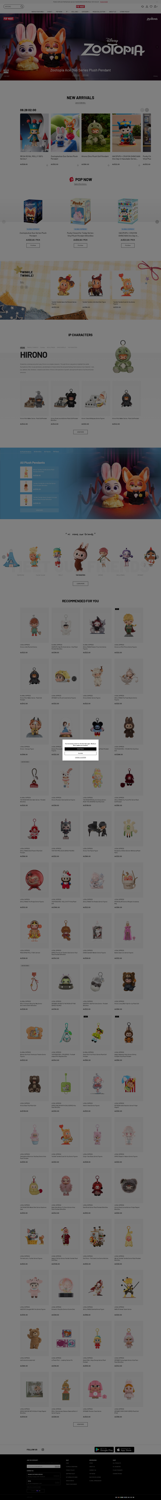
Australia (80, 753)
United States (80, 749)
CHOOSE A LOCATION (80, 757)
